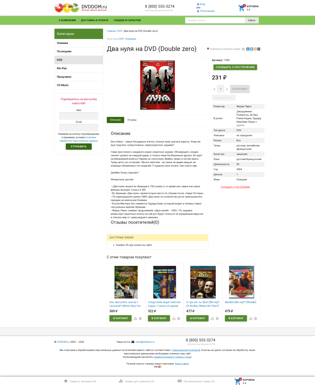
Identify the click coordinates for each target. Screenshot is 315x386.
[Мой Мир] (258, 49)
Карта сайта (182, 363)
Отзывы (131, 119)
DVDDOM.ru (63, 341)
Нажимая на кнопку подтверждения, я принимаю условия (78, 137)
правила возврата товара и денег (173, 357)
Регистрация (205, 11)
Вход (200, 4)
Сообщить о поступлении (235, 67)
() (79, 380)
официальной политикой (186, 350)
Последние (64, 51)
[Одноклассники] (255, 49)
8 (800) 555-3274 (159, 6)
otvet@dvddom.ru (143, 341)
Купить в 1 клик (223, 97)
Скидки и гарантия (127, 20)
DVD (59, 59)
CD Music (63, 85)
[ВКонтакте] (247, 49)
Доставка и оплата (94, 20)
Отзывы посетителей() (135, 222)
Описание (115, 119)
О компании (67, 20)
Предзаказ (64, 76)
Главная (111, 31)
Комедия (131, 38)
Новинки (62, 43)
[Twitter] (251, 49)
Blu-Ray (62, 68)
